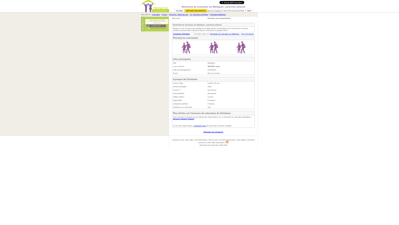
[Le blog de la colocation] (233, 12)
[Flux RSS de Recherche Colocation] (227, 142)
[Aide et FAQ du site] (248, 12)
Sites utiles (189, 140)
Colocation (156, 14)
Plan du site (213, 140)
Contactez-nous (178, 140)
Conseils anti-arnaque (227, 140)
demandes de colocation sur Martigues (224, 34)
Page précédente (247, 34)
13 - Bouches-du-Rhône (199, 14)
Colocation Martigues (218, 14)
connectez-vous (200, 126)
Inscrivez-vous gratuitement (219, 18)
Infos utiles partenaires (216, 142)
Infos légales (241, 140)
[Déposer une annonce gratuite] (196, 12)
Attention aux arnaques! (213, 132)
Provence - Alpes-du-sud (178, 14)
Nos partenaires (201, 140)
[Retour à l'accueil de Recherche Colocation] (155, 11)
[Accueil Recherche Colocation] (180, 12)
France (164, 14)
